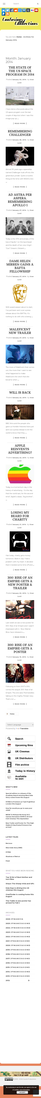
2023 (8, 932)
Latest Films (12, 837)
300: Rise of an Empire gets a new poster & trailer (20, 583)
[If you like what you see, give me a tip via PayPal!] (4, 14)
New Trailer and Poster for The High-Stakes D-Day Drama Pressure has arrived (20, 825)
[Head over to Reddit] (16, 10)
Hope (8, 861)
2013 (8, 976)
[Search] (37, 4)
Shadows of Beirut (13, 856)
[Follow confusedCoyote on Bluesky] (4, 10)
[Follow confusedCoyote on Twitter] (8, 10)
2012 (8, 980)
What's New (11, 787)
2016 (8, 963)
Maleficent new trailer (20, 331)
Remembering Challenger (20, 133)
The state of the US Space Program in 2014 (20, 70)
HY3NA (8, 852)
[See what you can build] (20, 10)
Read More (20, 123)
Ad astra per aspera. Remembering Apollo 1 (20, 200)
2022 (8, 937)
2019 (8, 950)
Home (19, 37)
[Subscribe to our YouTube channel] (36, 10)
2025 (8, 923)
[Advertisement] (15, 1023)
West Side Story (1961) (14, 848)
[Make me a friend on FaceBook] (12, 10)
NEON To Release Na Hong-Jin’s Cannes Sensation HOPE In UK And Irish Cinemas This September (19, 817)
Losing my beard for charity (20, 516)
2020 (8, 945)
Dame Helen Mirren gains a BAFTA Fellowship (19, 266)
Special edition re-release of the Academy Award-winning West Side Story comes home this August (19, 795)
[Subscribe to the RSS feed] (7, 14)
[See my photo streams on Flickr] (32, 10)
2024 (8, 928)
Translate (24, 729)
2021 (8, 941)
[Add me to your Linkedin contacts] (24, 10)
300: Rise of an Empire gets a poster (20, 648)
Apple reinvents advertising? (20, 449)
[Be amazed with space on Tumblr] (28, 10)
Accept (22, 1092)
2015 (8, 967)
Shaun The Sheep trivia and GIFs (20, 884)
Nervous (9, 843)
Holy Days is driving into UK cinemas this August (17, 889)
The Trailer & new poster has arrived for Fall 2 (18, 902)
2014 (8, 972)
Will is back (20, 392)
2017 (8, 959)
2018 (8, 954)
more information (24, 1090)
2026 (8, 919)
